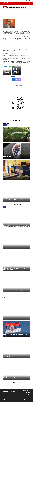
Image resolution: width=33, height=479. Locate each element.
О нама (4, 397)
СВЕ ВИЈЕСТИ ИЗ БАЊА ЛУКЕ (16, 204)
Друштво (14, 391)
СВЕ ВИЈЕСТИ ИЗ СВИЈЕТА (16, 294)
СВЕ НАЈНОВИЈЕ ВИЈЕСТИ (17, 120)
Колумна (4, 394)
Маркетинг (11, 397)
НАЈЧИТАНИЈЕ (16, 85)
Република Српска (5, 391)
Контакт (4, 399)
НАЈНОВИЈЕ (11, 85)
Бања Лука (10, 391)
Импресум (7, 397)
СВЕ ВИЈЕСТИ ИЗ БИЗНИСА (16, 382)
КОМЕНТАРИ (21, 85)
